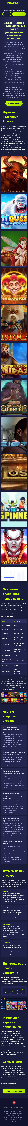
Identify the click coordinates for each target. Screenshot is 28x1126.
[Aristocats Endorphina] (14, 323)
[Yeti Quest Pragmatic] (14, 211)
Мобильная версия (10, 7)
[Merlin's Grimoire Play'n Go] (14, 398)
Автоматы (16, 10)
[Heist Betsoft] (14, 435)
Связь (23, 10)
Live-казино (20, 7)
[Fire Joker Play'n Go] (14, 286)
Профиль (7, 14)
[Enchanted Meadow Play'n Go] (14, 249)
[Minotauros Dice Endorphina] (14, 174)
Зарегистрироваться (14, 1091)
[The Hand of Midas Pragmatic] (14, 360)
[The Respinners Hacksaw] (14, 509)
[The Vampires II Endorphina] (14, 547)
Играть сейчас (14, 103)
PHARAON (14, 3)
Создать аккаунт (19, 14)
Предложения (7, 10)
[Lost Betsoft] (14, 472)
